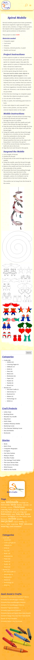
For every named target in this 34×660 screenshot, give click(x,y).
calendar (26, 505)
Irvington (7, 451)
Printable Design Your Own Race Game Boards (15, 616)
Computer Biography (10, 448)
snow (25, 521)
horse (27, 514)
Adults (9, 362)
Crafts (6, 360)
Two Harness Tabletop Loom (13, 428)
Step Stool (7, 419)
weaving (5, 526)
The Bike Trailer (9, 458)
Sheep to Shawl (9, 455)
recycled (7, 521)
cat (31, 505)
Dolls (8, 369)
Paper (9, 378)
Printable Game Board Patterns (11, 610)
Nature (9, 396)
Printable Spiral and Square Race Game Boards (16, 613)
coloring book (6, 510)
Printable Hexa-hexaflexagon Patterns (13, 602)
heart (13, 514)
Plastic (9, 380)
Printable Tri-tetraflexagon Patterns (12, 599)
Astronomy (10, 391)
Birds (5, 444)
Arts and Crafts (12, 389)
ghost (15, 512)
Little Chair (7, 412)
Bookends (7, 433)
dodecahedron (26, 510)
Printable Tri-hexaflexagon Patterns (12, 605)
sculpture (15, 521)
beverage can (23, 502)
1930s (3, 502)
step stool (3, 524)
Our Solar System (9, 453)
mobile (12, 519)
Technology (10, 398)
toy (21, 524)
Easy (8, 371)
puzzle (19, 519)
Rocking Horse (8, 414)
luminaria (4, 519)
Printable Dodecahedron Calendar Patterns (15, 597)
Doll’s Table (7, 421)
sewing (21, 521)
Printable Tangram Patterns (10, 607)
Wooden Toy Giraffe (10, 416)
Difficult (9, 366)
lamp (17, 516)
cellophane (10, 507)
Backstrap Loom (9, 426)
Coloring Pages (12, 364)
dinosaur (16, 510)
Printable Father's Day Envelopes (11, 621)
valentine (28, 524)
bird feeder (5, 505)
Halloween (6, 514)
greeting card (22, 512)
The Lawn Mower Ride (11, 462)
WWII (9, 401)
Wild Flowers (8, 467)
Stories (6, 387)
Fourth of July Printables (9, 618)
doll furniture (6, 512)
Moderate (10, 376)
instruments (4, 516)
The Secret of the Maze (11, 465)
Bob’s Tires (7, 446)
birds (13, 505)
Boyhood (10, 394)
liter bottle (23, 516)
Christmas (19, 507)
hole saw (20, 514)
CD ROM (4, 507)
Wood (9, 385)
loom (29, 516)
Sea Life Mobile (9, 430)
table (8, 524)
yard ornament (15, 526)
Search (29, 352)
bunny (19, 505)
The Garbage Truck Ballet (12, 460)
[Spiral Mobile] (17, 230)
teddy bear (14, 524)
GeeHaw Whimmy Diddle (12, 423)
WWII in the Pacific (10, 469)
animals (12, 502)
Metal (9, 373)
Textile (9, 383)
